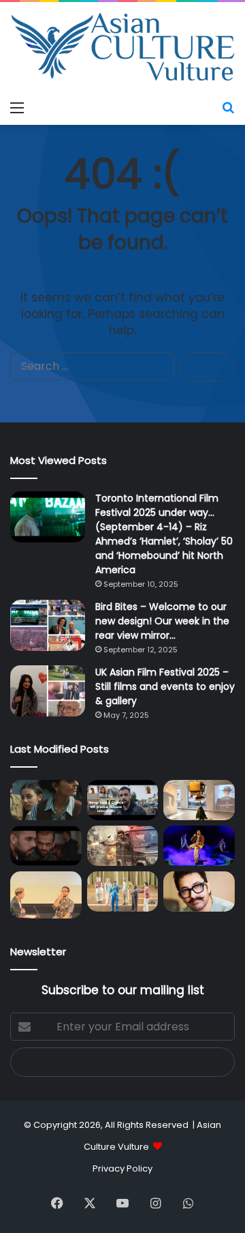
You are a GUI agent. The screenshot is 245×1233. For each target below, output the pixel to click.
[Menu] (17, 108)
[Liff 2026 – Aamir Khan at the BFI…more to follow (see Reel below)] (46, 894)
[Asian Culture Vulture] (122, 48)
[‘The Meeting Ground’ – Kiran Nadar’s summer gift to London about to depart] (199, 800)
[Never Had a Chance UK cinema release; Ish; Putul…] (46, 846)
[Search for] (228, 108)
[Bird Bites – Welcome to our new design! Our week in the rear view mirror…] (47, 625)
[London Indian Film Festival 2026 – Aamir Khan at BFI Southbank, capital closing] (199, 891)
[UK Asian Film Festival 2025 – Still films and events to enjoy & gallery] (47, 690)
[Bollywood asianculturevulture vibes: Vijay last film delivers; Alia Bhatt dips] (123, 846)
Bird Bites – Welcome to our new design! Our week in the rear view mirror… (162, 621)
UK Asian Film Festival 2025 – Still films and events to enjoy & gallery (165, 686)
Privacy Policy (122, 1168)
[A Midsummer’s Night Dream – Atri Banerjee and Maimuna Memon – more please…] (123, 891)
